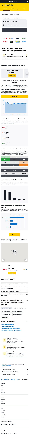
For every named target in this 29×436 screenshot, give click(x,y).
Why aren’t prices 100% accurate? (10, 374)
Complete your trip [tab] (17, 314)
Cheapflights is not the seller (8, 369)
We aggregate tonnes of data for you (10, 371)
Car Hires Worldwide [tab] (6, 314)
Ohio (18, 379)
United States (13, 379)
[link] (12, 75)
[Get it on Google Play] (4, 424)
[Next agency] (26, 260)
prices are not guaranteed (6, 365)
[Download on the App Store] (12, 424)
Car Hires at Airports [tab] (6, 308)
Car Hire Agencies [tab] (6, 311)
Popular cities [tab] (5, 317)
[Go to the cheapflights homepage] (10, 5)
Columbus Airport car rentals (7, 324)
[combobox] (6, 18)
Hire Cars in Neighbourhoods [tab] (19, 308)
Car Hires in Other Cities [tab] (17, 311)
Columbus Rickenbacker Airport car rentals (10, 328)
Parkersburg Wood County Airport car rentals (11, 330)
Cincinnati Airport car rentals (7, 326)
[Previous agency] (3, 260)
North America (6, 379)
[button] (27, 1)
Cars (1, 379)
